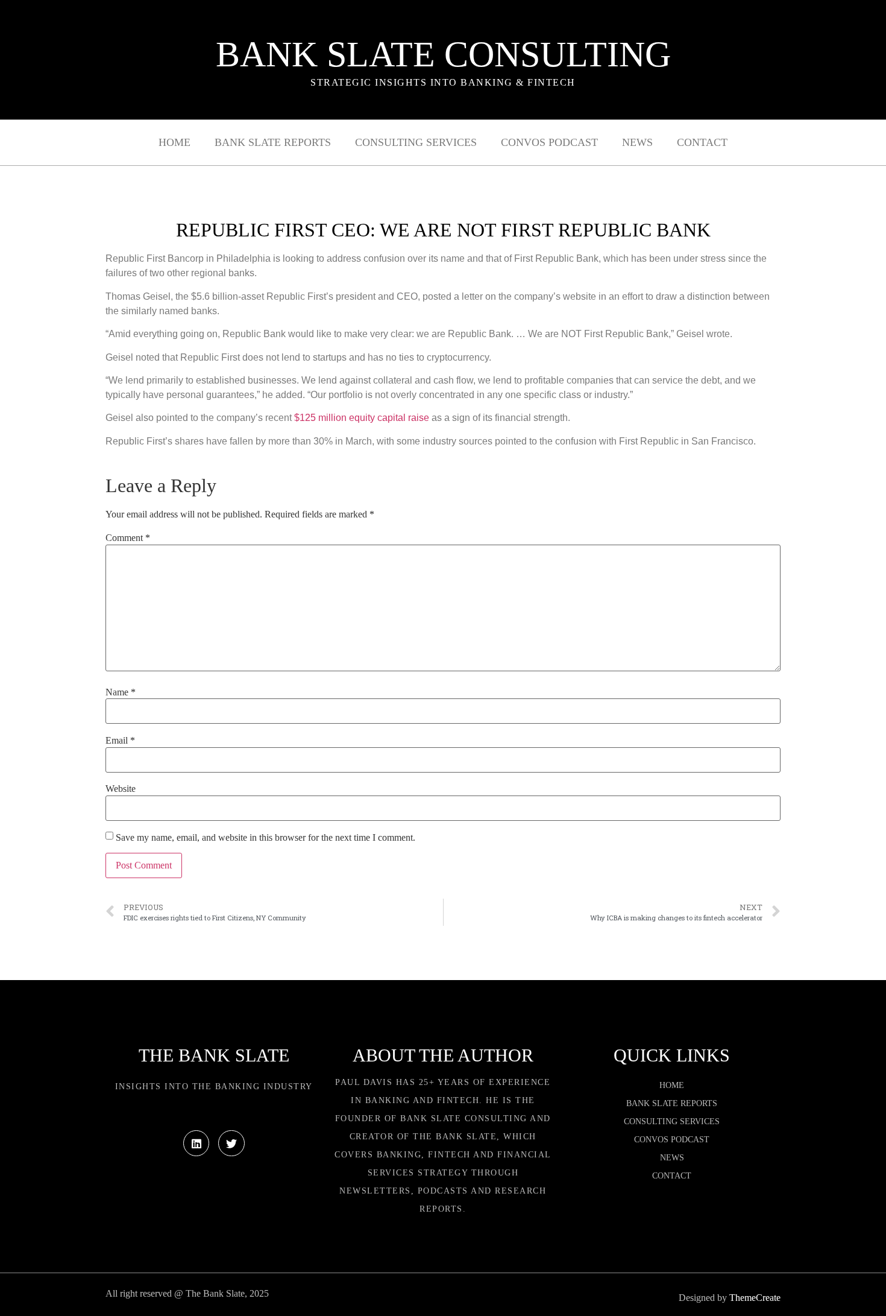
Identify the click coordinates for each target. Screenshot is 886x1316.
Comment (127, 538)
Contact (702, 142)
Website (120, 789)
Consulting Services (416, 142)
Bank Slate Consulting (443, 54)
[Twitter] (231, 1143)
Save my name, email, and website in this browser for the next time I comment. (265, 838)
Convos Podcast (549, 142)
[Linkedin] (196, 1143)
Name (120, 692)
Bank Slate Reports (273, 142)
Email (120, 740)
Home (174, 142)
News (637, 142)
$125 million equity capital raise (361, 418)
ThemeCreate (755, 1297)
